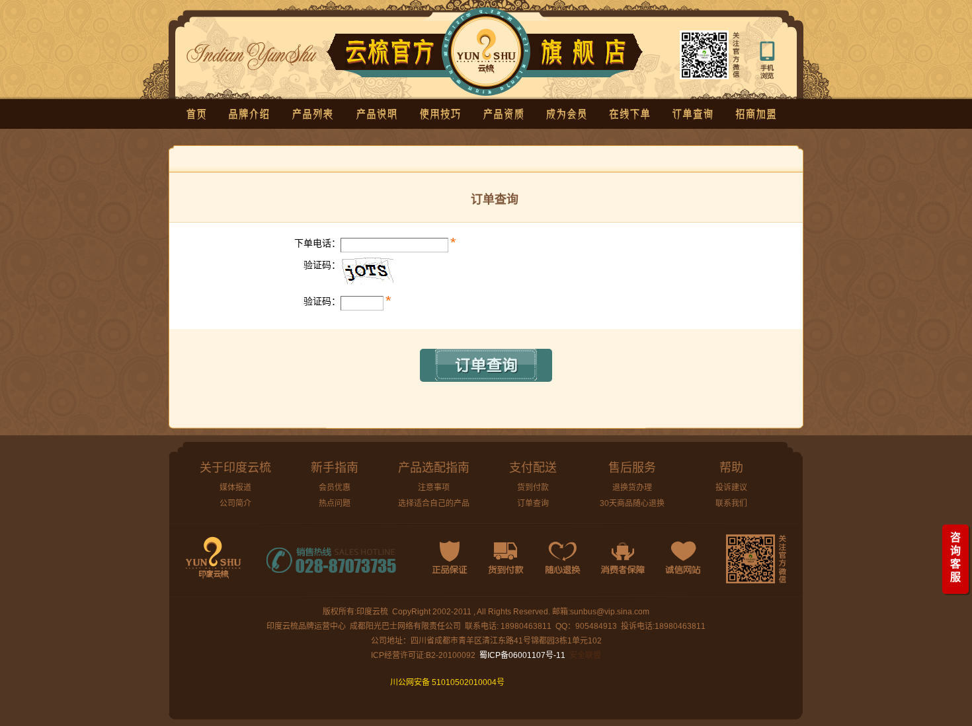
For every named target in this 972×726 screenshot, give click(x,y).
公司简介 (235, 503)
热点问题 (334, 503)
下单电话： (317, 243)
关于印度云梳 (235, 467)
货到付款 (533, 487)
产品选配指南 (433, 467)
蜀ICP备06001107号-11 (522, 655)
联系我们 (731, 503)
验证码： (322, 265)
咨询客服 (955, 557)
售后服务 (632, 467)
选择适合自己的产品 (433, 503)
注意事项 (434, 487)
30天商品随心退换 (632, 503)
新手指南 (334, 467)
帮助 (731, 467)
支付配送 (533, 467)
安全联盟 (585, 655)
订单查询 (533, 503)
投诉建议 (731, 487)
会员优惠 (334, 487)
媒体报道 (235, 487)
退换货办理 (632, 487)
